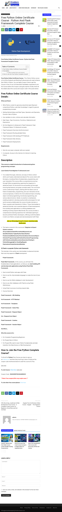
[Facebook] (6, 29)
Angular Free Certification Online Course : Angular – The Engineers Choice (31, 404)
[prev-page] (2, 451)
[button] (59, 8)
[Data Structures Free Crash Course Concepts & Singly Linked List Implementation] (21, 438)
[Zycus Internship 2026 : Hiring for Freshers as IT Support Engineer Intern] (44, 111)
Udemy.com (6, 359)
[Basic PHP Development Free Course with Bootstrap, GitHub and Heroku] (34, 438)
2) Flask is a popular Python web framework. (16, 72)
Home (3, 7)
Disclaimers (42, 507)
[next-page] (5, 451)
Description (6, 71)
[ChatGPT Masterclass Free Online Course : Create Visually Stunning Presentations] (7, 438)
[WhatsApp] (2, 29)
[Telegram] (14, 29)
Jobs (7, 7)
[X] (17, 29)
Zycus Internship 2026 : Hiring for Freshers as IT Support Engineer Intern (53, 111)
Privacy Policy (27, 507)
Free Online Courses (43, 7)
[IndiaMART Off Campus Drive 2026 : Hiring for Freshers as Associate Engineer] (44, 50)
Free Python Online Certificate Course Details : (15, 69)
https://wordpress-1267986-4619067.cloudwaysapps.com (24, 419)
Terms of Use (35, 507)
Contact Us (48, 507)
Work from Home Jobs (24, 7)
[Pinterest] (21, 29)
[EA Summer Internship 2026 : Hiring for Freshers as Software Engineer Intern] (44, 101)
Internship (33, 7)
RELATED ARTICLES (7, 430)
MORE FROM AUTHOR (19, 430)
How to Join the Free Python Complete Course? (15, 74)
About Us (55, 507)
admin (4, 26)
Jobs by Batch (13, 7)
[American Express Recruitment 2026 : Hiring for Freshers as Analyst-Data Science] (44, 91)
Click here (23, 382)
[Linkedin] (10, 29)
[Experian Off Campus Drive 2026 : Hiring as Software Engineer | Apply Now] (44, 30)
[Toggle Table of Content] (26, 66)
